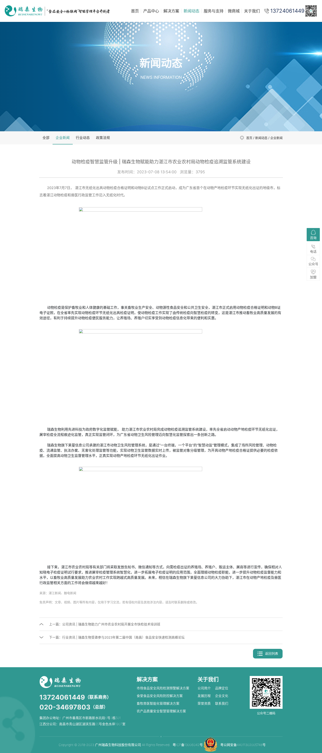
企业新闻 (63, 138)
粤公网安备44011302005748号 (243, 745)
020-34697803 (64, 707)
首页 (135, 11)
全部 (46, 138)
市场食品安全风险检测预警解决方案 (163, 688)
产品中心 (151, 11)
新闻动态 (191, 11)
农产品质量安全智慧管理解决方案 (161, 711)
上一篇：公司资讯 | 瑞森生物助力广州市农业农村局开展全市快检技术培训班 (104, 624)
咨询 (313, 238)
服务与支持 (213, 11)
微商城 (234, 11)
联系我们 (221, 704)
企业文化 (221, 696)
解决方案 (171, 11)
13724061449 (62, 697)
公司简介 (204, 688)
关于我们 (252, 11)
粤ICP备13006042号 (188, 745)
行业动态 (83, 138)
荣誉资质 (204, 704)
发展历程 (204, 696)
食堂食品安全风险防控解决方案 (160, 696)
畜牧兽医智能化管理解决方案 (158, 704)
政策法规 (103, 138)
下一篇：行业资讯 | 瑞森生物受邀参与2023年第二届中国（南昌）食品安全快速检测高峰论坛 (117, 637)
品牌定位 (221, 688)
